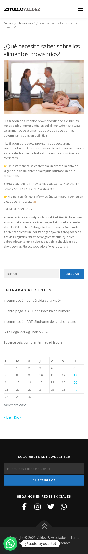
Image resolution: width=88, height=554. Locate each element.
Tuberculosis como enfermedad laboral (33, 342)
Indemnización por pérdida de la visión (33, 300)
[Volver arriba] (44, 526)
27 (75, 389)
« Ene (8, 417)
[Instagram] (37, 506)
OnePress (24, 543)
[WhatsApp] (63, 506)
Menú (80, 9)
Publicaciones (24, 23)
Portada (8, 23)
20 (75, 382)
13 (75, 375)
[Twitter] (50, 506)
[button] (10, 544)
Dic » (17, 417)
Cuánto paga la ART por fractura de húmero (37, 311)
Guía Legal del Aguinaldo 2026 (26, 332)
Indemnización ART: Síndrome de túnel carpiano (40, 321)
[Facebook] (24, 506)
